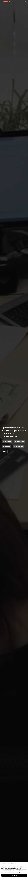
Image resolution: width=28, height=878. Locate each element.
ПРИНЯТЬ (14, 875)
